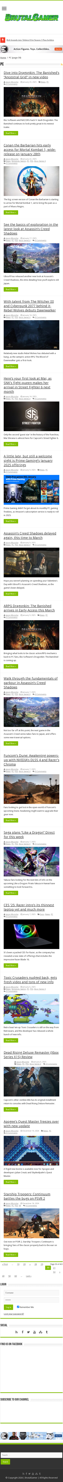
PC (48, 82)
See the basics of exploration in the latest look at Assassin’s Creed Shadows (31, 229)
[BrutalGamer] (32, 17)
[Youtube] (34, 1332)
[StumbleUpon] (40, 1332)
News (43, 82)
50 (9, 1276)
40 (3, 1276)
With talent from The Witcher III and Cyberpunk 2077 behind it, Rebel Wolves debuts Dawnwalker (30, 305)
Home (3, 57)
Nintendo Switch (19, 161)
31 (54, 1268)
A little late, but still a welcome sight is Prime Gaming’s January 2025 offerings (28, 460)
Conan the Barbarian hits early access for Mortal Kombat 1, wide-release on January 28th (30, 149)
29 (42, 1264)
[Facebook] (22, 1332)
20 (24, 1264)
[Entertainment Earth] (31, 49)
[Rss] (16, 1332)
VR (20, 1206)
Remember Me (26, 1307)
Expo (42, 914)
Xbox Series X (40, 161)
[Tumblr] (46, 1332)
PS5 (31, 161)
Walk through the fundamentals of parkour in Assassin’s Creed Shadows (31, 682)
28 (35, 1264)
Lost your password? (14, 1314)
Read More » (11, 133)
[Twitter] (28, 1332)
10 (18, 1264)
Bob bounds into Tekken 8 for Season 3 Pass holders (30, 40)
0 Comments (11, 84)
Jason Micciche (12, 82)
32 (54, 1272)
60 (15, 1276)
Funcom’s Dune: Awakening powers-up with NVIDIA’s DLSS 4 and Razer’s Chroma (31, 760)
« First (5, 1264)
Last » (28, 1276)
